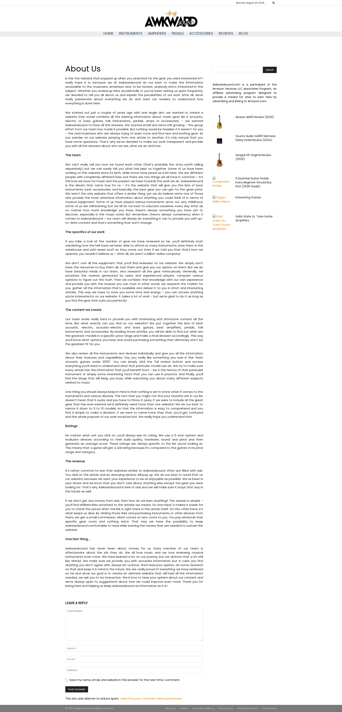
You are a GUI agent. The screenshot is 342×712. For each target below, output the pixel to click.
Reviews (226, 33)
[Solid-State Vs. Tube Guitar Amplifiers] (222, 222)
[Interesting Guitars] (222, 201)
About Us (170, 708)
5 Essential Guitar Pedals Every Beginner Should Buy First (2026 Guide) (254, 182)
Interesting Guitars (248, 197)
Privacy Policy (225, 708)
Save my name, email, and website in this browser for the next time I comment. (124, 680)
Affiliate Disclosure (247, 708)
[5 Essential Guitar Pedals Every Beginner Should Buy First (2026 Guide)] (222, 183)
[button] (274, 2)
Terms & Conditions (203, 708)
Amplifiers (157, 33)
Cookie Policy (269, 708)
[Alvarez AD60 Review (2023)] (219, 122)
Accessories (201, 33)
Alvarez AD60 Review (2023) (255, 117)
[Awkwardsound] (171, 19)
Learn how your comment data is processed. (151, 699)
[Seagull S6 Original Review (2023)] (219, 160)
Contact (184, 708)
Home (108, 33)
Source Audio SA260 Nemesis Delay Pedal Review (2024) (256, 138)
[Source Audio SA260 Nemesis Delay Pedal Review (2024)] (219, 141)
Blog (243, 33)
